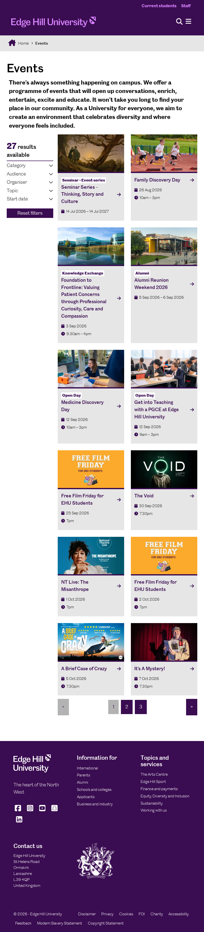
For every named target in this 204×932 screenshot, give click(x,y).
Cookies (126, 914)
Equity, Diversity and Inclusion (165, 796)
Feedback (23, 923)
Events (41, 43)
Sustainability (152, 803)
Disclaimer (87, 914)
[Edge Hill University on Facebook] (18, 811)
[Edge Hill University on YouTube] (42, 811)
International (87, 768)
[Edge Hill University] (32, 771)
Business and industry (95, 804)
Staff (186, 5)
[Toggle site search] (179, 21)
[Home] (53, 23)
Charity (157, 914)
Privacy (107, 914)
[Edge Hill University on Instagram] (30, 811)
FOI (142, 914)
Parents (83, 775)
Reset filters (30, 213)
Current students (159, 5)
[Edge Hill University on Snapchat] (54, 811)
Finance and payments (159, 788)
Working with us (154, 810)
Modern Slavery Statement (59, 923)
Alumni (82, 782)
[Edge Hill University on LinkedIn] (19, 822)
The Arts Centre (154, 774)
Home (23, 43)
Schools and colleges (94, 789)
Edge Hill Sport (153, 781)
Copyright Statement (106, 923)
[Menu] (188, 21)
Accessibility (178, 914)
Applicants (86, 796)
